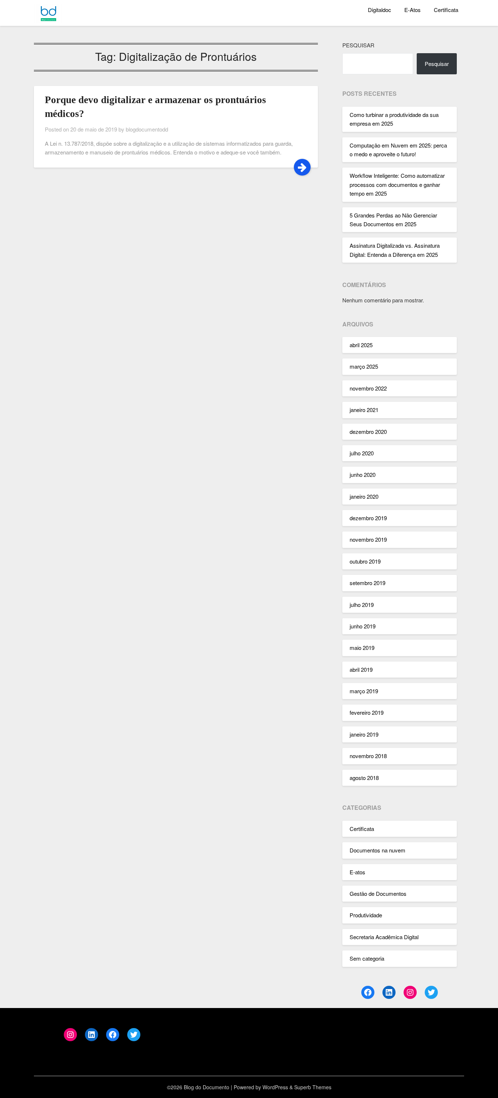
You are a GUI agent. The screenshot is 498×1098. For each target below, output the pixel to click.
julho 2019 (362, 604)
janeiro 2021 (364, 409)
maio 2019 (362, 647)
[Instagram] (410, 992)
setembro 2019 (367, 583)
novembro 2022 (368, 388)
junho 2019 (363, 626)
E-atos (357, 872)
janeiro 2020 (364, 496)
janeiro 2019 (364, 734)
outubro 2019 (365, 561)
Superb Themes (312, 1087)
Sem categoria (367, 958)
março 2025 (364, 366)
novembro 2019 (368, 539)
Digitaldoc (379, 9)
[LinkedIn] (389, 992)
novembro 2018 (368, 756)
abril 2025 (361, 345)
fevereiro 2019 (367, 712)
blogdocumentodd (147, 129)
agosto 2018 (364, 777)
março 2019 (364, 691)
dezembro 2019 (368, 518)
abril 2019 (361, 669)
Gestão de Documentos (378, 893)
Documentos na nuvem (377, 850)
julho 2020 (362, 453)
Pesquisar (358, 45)
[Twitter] (431, 992)
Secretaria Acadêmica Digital (384, 937)
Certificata (446, 9)
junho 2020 (363, 474)
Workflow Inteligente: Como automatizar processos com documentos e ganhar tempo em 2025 (397, 184)
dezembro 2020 (368, 431)
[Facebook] (367, 992)
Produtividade (366, 915)
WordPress (275, 1087)
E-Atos (412, 9)
